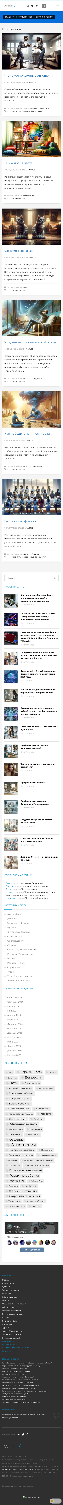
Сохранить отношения (24, 1196)
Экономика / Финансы (19, 980)
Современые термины (35, 111)
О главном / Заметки (18, 932)
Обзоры (11, 945)
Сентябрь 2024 (15, 1002)
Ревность (13, 1186)
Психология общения (38, 1165)
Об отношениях (30, 108)
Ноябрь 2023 (14, 1037)
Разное (26, 287)
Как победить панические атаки (29, 433)
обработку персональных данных (17, 1469)
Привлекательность (48, 1155)
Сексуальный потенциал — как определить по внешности (24, 1391)
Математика (16, 1129)
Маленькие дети (24, 1124)
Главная (5, 1280)
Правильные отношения (20, 1155)
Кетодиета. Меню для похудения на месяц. (19, 1388)
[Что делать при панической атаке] (31, 318)
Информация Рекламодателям (10, 1342)
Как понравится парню (18, 1109)
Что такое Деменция (32, 883)
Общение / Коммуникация (21, 949)
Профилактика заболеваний (38, 1160)
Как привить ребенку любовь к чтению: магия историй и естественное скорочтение (37, 598)
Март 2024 (12, 1019)
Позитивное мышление (21, 1150)
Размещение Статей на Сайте (15, 1348)
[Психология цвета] (31, 139)
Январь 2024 (14, 1028)
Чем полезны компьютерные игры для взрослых (21, 1402)
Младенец (15, 1134)
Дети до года (32, 1083)
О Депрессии (14, 936)
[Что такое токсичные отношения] (31, 51)
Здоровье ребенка (21, 1093)
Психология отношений (25, 1170)
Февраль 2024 (15, 1024)
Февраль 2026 (15, 997)
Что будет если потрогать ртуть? (15, 1394)
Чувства (36, 1206)
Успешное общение (36, 1201)
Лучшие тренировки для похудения (16, 1371)
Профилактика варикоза (33, 782)
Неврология (34, 1135)
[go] (55, 578)
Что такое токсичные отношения (29, 75)
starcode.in (31, 1486)
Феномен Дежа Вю (18, 251)
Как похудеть (42, 1108)
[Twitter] (32, 6)
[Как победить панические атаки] (31, 409)
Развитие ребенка (24, 1175)
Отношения (23, 1145)
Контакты (6, 1351)
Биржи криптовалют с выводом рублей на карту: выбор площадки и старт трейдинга (39, 711)
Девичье (12, 918)
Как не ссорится (19, 1103)
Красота (45, 1113)
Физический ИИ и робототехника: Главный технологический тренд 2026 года (38, 674)
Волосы (52, 1072)
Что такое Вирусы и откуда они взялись (17, 1383)
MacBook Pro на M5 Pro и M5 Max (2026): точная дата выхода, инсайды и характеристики (38, 616)
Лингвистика (17, 1119)
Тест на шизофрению (20, 521)
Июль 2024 (13, 1006)
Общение (16, 1139)
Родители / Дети (16, 963)
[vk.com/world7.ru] (18, 1434)
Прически (12, 1160)
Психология (19, 111)
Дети (14, 1083)
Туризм (11, 971)
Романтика (30, 1186)
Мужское (12, 927)
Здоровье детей (46, 1088)
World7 (32, 82)
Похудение (46, 1150)
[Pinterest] (36, 6)
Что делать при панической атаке (30, 342)
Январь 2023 (14, 1046)
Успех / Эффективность (19, 976)
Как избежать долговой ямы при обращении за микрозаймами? (27, 1363)
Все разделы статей (11, 1338)
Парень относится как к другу (14, 1397)
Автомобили (14, 914)
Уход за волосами (16, 1206)
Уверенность (14, 1201)
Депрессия (34, 1077)
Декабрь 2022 (14, 1050)
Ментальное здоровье (23, 557)
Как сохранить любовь (21, 1114)
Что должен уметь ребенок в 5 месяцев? (18, 1377)
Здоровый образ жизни (20, 1088)
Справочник (43, 108)
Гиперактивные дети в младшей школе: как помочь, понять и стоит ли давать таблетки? (39, 655)
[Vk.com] (28, 6)
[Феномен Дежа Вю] (31, 226)
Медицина (36, 1129)
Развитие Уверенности (20, 954)
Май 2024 (12, 1010)
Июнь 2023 (13, 1041)
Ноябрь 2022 (14, 1055)
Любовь (38, 1119)
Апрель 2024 (14, 1015)
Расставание (16, 1180)
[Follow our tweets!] (23, 1434)
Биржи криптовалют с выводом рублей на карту (21, 1366)
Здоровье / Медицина (32, 379)
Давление (12, 1078)
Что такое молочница (36, 886)
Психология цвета (18, 163)
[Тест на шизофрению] (31, 497)
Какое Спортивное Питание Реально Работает (20, 1380)
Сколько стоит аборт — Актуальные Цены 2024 (20, 1385)
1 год (10, 1072)
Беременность (31, 1072)
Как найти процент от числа (13, 1374)
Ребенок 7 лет (37, 1181)
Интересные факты (20, 1098)
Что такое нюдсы (30, 889)
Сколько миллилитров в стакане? (15, 1369)
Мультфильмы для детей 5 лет (14, 1399)
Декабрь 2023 (14, 1033)
